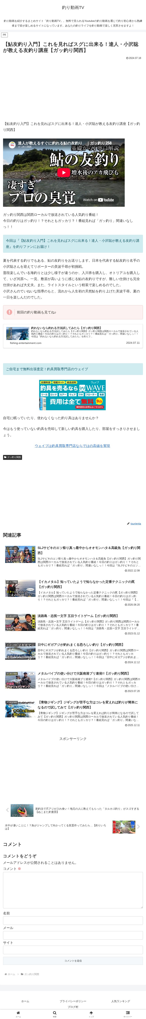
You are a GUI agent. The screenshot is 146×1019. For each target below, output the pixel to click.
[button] (135, 688)
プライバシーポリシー (73, 1001)
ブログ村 (73, 1006)
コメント (12, 869)
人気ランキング (120, 1001)
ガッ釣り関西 (14, 457)
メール (8, 928)
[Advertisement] (73, 89)
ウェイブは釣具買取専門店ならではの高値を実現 (72, 446)
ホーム (25, 1001)
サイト (8, 943)
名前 (6, 913)
